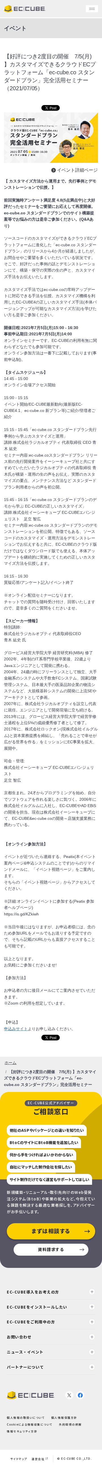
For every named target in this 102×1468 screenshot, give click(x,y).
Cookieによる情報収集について (30, 1424)
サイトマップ (18, 1459)
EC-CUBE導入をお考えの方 (33, 1292)
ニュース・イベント (25, 1352)
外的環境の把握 (70, 1424)
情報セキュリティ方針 (22, 1431)
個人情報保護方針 (64, 1418)
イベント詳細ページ (77, 170)
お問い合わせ (19, 1337)
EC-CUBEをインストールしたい (37, 1307)
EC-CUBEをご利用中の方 (31, 1322)
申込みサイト (16, 1028)
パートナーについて (25, 1367)
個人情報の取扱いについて (26, 1418)
